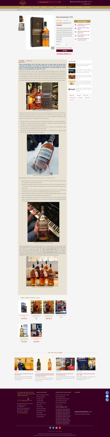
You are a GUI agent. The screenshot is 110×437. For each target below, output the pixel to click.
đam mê (86, 95)
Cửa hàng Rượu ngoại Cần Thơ (62, 413)
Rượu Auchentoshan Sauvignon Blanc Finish (24, 339)
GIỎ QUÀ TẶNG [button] (36, 7)
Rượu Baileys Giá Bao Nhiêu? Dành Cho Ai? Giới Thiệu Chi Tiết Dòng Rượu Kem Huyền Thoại (83, 71)
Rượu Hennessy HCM (41, 414)
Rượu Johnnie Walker (41, 408)
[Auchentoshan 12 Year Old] (61, 307)
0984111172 (86, 4)
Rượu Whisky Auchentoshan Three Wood (36, 339)
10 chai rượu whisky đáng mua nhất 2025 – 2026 (65, 374)
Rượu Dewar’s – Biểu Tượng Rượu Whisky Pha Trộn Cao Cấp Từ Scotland (83, 90)
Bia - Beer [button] (51, 7)
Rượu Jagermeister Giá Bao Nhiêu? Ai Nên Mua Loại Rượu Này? (84, 65)
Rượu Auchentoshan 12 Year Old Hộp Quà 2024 (36, 315)
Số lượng (57, 44)
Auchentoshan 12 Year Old (61, 315)
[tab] (21, 61)
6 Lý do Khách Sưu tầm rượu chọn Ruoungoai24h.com (43, 374)
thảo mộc (87, 97)
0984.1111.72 (21, 406)
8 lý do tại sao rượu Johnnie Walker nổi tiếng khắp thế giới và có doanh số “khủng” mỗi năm (24, 375)
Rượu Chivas (39, 404)
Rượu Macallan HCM (41, 410)
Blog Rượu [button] (87, 7)
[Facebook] (50, 428)
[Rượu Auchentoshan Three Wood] (23, 307)
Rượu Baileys (39, 412)
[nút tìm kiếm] (59, 2)
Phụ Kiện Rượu (40, 398)
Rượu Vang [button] (44, 7)
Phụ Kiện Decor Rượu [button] (61, 7)
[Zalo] (53, 428)
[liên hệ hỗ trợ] (107, 392)
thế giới (80, 97)
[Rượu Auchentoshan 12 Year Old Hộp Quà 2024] (36, 307)
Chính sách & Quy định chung (62, 394)
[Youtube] (60, 428)
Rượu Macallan (40, 406)
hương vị (79, 95)
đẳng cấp (71, 95)
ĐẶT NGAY (65, 50)
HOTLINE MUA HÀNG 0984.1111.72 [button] (64, 54)
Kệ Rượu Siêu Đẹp (41, 396)
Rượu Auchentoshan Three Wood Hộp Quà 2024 (48, 315)
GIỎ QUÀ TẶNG (40, 400)
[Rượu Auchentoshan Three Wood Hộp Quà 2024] (48, 307)
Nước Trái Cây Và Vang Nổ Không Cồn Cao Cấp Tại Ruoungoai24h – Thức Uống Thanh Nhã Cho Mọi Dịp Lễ (83, 83)
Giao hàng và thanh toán (61, 400)
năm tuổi (71, 100)
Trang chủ (20, 9)
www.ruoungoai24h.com (30, 69)
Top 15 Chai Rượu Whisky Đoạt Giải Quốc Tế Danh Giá (85, 374)
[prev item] (96, 369)
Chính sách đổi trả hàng (61, 402)
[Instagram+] (57, 428)
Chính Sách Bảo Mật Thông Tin (62, 398)
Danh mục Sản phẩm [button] (26, 7)
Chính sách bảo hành (60, 396)
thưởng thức (72, 97)
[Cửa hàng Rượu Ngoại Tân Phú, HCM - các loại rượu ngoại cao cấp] (22, 2)
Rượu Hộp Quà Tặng (41, 402)
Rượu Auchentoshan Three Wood (24, 315)
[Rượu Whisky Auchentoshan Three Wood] (36, 330)
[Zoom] (52, 48)
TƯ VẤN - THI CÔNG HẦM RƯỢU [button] (75, 7)
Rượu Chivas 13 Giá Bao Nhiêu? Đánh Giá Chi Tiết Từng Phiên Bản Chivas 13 (83, 77)
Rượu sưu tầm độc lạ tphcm (43, 394)
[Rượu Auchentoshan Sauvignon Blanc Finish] (23, 330)
